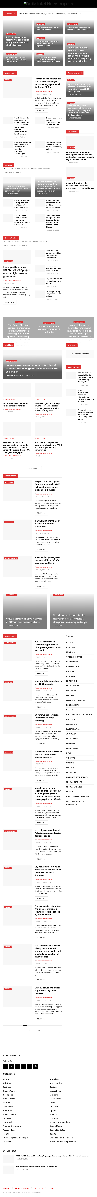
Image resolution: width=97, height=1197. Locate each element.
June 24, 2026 (40, 497)
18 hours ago (42, 34)
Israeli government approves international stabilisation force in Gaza (86, 396)
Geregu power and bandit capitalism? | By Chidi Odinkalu (54, 121)
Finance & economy (30, 242)
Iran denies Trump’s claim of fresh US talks (53, 268)
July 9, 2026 (8, 458)
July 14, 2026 (8, 412)
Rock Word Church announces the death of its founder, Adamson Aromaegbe (22, 148)
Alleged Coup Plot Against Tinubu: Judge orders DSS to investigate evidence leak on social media (47, 485)
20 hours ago (73, 66)
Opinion (71, 44)
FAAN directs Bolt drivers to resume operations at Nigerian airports (47, 43)
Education (71, 681)
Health (69, 710)
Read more (41, 110)
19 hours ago (42, 50)
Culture (70, 671)
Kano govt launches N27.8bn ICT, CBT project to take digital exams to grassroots (16, 271)
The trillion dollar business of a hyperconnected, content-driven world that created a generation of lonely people (22, 126)
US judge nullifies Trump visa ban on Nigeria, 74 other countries (22, 204)
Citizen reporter (74, 657)
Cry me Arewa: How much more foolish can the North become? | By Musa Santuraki (48, 59)
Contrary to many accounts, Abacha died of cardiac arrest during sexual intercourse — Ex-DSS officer (32, 368)
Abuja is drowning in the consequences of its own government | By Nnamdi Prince (80, 185)
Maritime (70, 743)
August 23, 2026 (73, 163)
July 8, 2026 (40, 456)
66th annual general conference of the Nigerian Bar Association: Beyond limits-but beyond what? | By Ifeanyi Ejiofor (80, 110)
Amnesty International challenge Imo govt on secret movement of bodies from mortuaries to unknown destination (48, 186)
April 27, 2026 (41, 570)
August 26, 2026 (41, 94)
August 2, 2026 (52, 286)
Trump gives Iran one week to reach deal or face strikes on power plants (85, 414)
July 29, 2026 (83, 385)
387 (39, 1031)
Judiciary (19, 173)
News (68, 753)
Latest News (11, 34)
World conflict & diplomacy (15, 245)
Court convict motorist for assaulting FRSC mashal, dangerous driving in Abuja (70, 618)
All (5, 169)
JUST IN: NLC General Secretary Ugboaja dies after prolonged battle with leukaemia (53, 14)
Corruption (40, 399)
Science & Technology (77, 777)
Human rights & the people (18, 169)
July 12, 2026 (40, 417)
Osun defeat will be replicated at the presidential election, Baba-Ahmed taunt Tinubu (53, 221)
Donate (51, 1188)
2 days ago (42, 66)
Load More (32, 468)
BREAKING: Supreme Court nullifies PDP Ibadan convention (47, 523)
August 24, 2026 (53, 128)
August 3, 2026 (52, 274)
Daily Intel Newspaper (44, 91)
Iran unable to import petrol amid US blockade (47, 29)
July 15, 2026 (83, 422)
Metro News (72, 748)
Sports (69, 791)
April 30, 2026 (41, 533)
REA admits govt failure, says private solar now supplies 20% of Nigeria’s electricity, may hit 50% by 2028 (47, 407)
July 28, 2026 (83, 405)
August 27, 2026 (41, 657)
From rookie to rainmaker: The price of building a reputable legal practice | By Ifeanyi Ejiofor (48, 83)
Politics (70, 767)
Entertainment (11, 558)
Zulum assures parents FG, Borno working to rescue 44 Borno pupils (54, 204)
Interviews (71, 724)
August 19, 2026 (9, 283)
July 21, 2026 (29, 375)
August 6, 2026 (52, 261)
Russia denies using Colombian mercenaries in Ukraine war (53, 254)
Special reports (74, 782)
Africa (69, 642)
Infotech (43, 242)
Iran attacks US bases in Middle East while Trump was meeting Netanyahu (85, 377)
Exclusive (71, 690)
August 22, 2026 (12, 194)
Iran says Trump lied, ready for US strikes (53, 293)
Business (40, 24)
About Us (6, 1188)
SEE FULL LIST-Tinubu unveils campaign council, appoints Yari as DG (22, 220)
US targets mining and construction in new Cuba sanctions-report (16, 188)
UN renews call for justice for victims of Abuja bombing (78, 29)
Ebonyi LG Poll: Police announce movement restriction (49, 329)
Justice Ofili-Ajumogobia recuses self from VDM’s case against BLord (47, 560)
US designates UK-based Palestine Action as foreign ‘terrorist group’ (16, 59)
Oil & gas (70, 758)
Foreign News (11, 54)
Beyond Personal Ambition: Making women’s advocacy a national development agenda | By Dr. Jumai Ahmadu (80, 156)
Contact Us (38, 1188)
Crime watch (9, 173)
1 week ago (49, 337)
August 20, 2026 (53, 230)
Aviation (40, 38)
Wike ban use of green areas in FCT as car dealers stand (24, 620)
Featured (70, 695)
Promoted (71, 772)
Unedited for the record (40, 169)
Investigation (73, 729)
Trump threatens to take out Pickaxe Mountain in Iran (16, 404)
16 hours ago (11, 50)
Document (71, 676)
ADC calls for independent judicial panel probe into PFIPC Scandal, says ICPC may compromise (48, 446)
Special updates (14, 242)
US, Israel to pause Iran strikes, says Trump (54, 281)
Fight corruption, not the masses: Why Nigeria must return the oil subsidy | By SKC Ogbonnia (79, 88)
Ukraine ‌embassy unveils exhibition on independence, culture (54, 145)
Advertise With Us (22, 1188)
